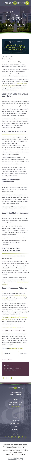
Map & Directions (15, 406)
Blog (15, 426)
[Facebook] (9, 437)
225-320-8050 (15, 394)
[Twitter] (5, 437)
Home (15, 414)
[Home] (15, 3)
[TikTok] (22, 437)
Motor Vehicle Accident (16, 348)
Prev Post (7, 353)
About (15, 417)
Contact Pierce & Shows (10, 328)
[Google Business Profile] (25, 437)
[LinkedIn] (12, 437)
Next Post (23, 353)
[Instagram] (19, 437)
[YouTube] (15, 437)
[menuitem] (8, 454)
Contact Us (15, 429)
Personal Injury (15, 420)
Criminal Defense (16, 423)
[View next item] (11, 378)
